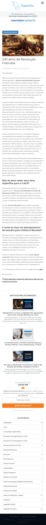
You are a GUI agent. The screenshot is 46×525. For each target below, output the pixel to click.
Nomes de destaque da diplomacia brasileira (23, 482)
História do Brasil (23, 463)
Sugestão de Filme (23, 504)
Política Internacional (23, 486)
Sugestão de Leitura (23, 509)
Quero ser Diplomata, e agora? (23, 495)
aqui (41, 269)
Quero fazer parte (23, 406)
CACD (23, 427)
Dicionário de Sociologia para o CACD (23, 441)
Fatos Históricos (10, 32)
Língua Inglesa (23, 468)
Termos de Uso (14, 516)
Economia (23, 454)
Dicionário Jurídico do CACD (23, 445)
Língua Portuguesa (23, 473)
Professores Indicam (23, 491)
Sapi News (23, 500)
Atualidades (23, 423)
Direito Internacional (23, 450)
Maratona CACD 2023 (23, 477)
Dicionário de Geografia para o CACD (23, 436)
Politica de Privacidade (29, 516)
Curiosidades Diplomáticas (23, 432)
